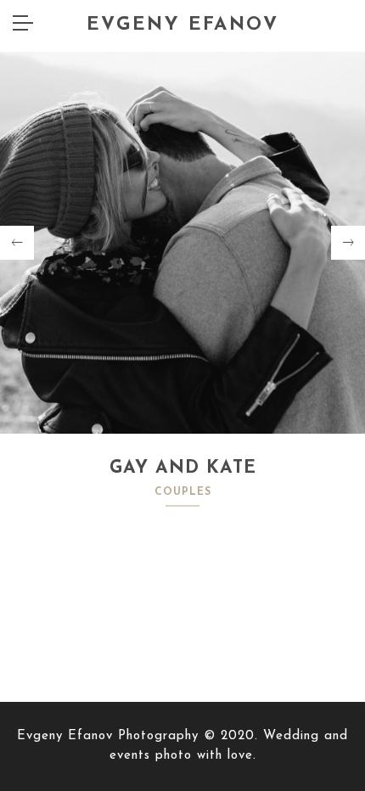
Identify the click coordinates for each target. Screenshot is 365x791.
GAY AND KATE (183, 468)
